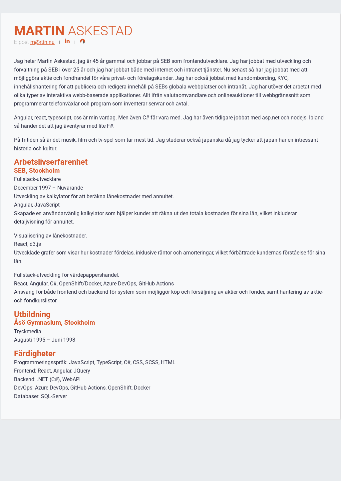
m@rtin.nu (42, 42)
